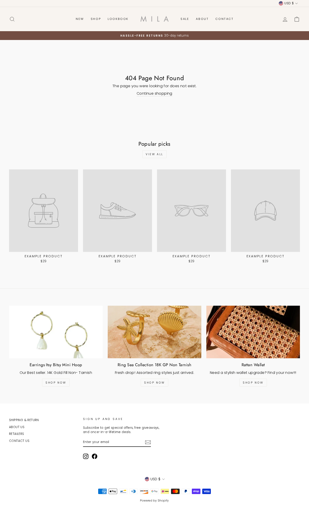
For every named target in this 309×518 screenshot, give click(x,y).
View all (154, 154)
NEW (80, 19)
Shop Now (55, 382)
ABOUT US (16, 427)
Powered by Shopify (154, 500)
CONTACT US (19, 441)
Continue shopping (154, 93)
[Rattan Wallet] (253, 332)
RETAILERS (16, 434)
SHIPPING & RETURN (24, 420)
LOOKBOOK (118, 19)
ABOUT (202, 19)
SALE (185, 19)
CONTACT (224, 19)
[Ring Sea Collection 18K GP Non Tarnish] (154, 332)
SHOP (96, 19)
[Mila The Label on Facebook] (94, 456)
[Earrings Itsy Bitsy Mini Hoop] (56, 332)
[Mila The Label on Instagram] (85, 456)
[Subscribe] (148, 442)
